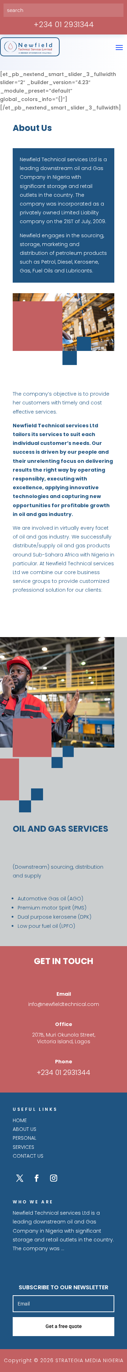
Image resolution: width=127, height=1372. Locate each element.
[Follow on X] (20, 1178)
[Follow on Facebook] (37, 1178)
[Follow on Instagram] (54, 1178)
